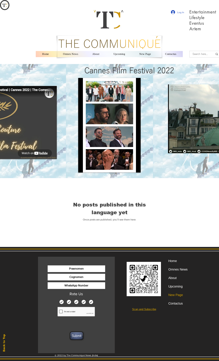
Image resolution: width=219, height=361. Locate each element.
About (172, 278)
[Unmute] (88, 168)
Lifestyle (197, 17)
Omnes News (177, 269)
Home (172, 261)
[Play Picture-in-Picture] (131, 168)
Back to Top (4, 343)
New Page (175, 295)
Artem (195, 29)
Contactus (175, 303)
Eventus (196, 23)
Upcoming (175, 286)
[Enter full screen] (136, 168)
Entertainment (202, 12)
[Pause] (82, 168)
